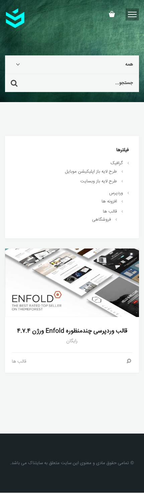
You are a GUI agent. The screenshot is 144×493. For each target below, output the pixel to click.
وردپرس (116, 193)
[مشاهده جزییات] (129, 361)
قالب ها (110, 211)
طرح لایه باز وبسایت (98, 181)
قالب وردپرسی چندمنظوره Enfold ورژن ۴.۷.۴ (72, 331)
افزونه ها (109, 201)
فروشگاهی (101, 219)
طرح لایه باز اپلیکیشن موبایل (91, 171)
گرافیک (117, 163)
